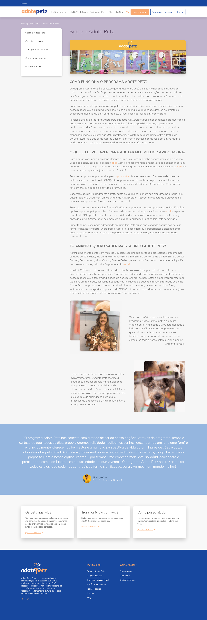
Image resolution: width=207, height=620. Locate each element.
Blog (111, 12)
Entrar (180, 12)
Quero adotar (140, 12)
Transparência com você (37, 49)
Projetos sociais (33, 66)
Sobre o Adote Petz (50, 23)
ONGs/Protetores (79, 12)
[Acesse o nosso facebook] (22, 599)
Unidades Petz (98, 12)
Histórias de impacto (96, 584)
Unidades (91, 593)
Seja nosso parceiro (162, 12)
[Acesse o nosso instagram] (28, 599)
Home (24, 23)
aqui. (127, 264)
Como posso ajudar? (35, 58)
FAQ (89, 597)
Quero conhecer (33, 533)
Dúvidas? (24, 3)
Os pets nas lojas (34, 41)
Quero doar (125, 575)
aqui (114, 162)
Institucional (34, 23)
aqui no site (122, 176)
